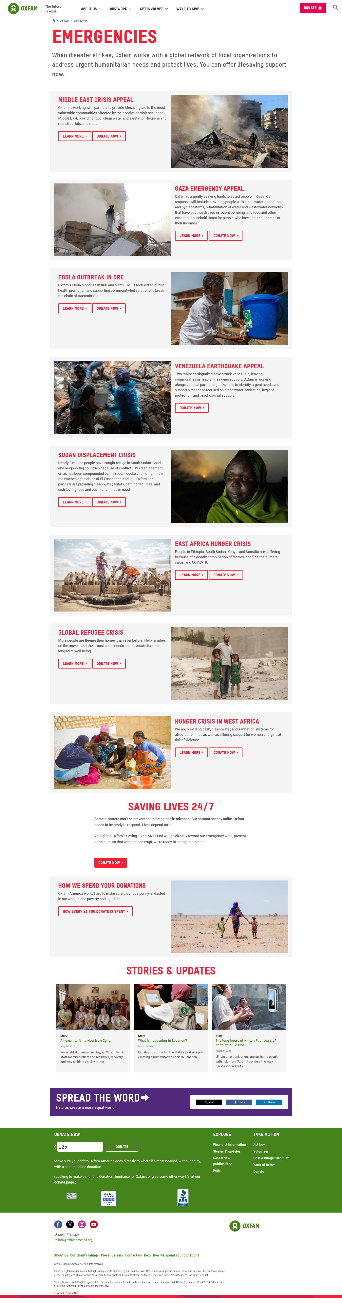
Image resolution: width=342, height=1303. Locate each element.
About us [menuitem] (89, 9)
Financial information (229, 1144)
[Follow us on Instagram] (82, 1224)
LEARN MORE (190, 235)
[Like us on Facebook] (58, 1224)
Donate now (107, 136)
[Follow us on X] (70, 1224)
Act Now (259, 1144)
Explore (222, 1134)
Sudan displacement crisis (97, 455)
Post (211, 1102)
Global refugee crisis (90, 632)
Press (105, 1255)
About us (61, 1255)
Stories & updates (227, 1151)
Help (147, 1255)
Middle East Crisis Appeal (95, 100)
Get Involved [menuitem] (151, 9)
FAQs (217, 1170)
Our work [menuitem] (118, 9)
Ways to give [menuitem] (187, 9)
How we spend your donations (102, 885)
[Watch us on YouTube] (94, 1224)
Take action (266, 1134)
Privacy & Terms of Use (66, 1292)
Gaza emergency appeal (209, 188)
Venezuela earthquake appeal (219, 366)
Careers (117, 1255)
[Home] (54, 21)
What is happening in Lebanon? (162, 1040)
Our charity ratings (84, 1255)
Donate (310, 7)
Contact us (133, 1255)
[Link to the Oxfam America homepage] (20, 9)
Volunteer (260, 1151)
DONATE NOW (224, 235)
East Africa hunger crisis (213, 544)
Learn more (73, 136)
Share (241, 1102)
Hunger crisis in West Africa (217, 721)
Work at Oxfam (264, 1165)
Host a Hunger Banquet (271, 1158)
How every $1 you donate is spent (94, 911)
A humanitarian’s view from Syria (85, 1040)
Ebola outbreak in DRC (91, 277)
